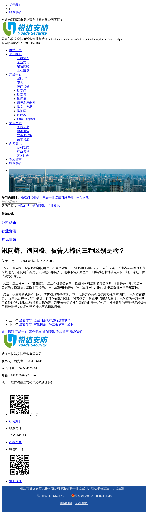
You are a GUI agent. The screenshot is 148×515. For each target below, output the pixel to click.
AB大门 (22, 78)
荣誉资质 (15, 123)
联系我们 (15, 12)
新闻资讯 (15, 143)
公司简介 (23, 58)
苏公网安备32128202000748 (93, 496)
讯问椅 (21, 98)
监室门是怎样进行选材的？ (45, 320)
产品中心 (15, 74)
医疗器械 (23, 86)
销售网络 (23, 66)
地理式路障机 (26, 119)
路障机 (68, 197)
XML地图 (81, 503)
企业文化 (23, 62)
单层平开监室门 (53, 197)
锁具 (20, 82)
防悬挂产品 (24, 106)
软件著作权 (24, 135)
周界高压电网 (26, 102)
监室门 (21, 90)
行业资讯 (23, 151)
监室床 (21, 94)
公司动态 (23, 147)
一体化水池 (81, 197)
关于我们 (15, 5)
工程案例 (23, 70)
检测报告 (23, 131)
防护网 (21, 111)
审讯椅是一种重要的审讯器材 (46, 324)
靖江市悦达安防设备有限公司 (40, 488)
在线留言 (15, 159)
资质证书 (23, 127)
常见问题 (23, 155)
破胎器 (21, 115)
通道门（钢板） (31, 197)
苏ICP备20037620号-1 (51, 496)
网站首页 (15, 50)
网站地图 (66, 503)
